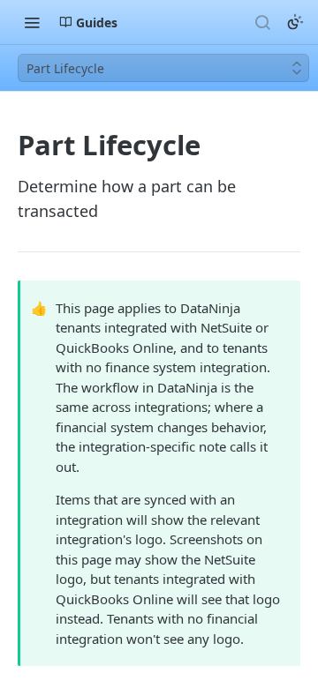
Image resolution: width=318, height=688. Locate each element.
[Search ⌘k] (262, 22)
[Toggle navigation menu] (32, 22)
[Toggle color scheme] (295, 22)
